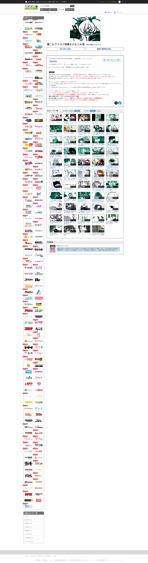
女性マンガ (29, 530)
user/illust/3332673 (69, 96)
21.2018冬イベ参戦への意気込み (56, 167)
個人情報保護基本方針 (60, 560)
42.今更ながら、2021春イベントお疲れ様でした (56, 213)
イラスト (53, 9)
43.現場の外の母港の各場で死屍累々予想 (70, 212)
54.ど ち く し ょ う (85, 234)
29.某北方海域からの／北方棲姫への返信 (84, 178)
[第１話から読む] (85, 40)
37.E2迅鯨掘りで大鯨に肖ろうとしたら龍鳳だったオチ (56, 201)
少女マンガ (29, 527)
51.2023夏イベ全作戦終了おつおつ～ (112, 223)
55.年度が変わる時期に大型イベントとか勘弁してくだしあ (98, 235)
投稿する (109, 12)
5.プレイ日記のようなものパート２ (112, 122)
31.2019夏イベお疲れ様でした (112, 178)
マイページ (119, 12)
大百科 (49, 1)
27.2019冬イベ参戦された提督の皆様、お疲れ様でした (56, 179)
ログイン (103, 1)
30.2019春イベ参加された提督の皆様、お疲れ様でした (98, 179)
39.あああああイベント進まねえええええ (84, 200)
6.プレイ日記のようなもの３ (56, 133)
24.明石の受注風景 (97, 166)
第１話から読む (65, 49)
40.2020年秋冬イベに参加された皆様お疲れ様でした (98, 201)
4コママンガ (29, 534)
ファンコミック (30, 541)
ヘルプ (51, 560)
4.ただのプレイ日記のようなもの (98, 122)
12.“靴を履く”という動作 (70, 145)
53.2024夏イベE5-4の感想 (70, 234)
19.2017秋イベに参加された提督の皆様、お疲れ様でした (98, 157)
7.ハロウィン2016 (69, 133)
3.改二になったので (83, 122)
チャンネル (43, 1)
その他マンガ (29, 537)
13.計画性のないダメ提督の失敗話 (84, 145)
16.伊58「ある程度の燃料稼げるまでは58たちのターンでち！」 (56, 157)
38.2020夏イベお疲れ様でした (70, 200)
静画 (33, 1)
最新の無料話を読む (104, 49)
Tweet (116, 103)
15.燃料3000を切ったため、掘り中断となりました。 (112, 146)
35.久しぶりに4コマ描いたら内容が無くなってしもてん (98, 190)
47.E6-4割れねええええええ (55, 223)
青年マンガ (29, 523)
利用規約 (44, 560)
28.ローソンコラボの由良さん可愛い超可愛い (70, 178)
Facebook (119, 103)
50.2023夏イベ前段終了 (98, 223)
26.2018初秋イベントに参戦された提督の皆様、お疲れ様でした (112, 168)
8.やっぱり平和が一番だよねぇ (84, 133)
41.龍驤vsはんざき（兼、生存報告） (111, 200)
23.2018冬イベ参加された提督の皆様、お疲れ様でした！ (84, 168)
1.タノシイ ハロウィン (56, 122)
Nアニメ (58, 1)
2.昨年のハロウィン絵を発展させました (70, 122)
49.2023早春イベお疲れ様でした (84, 223)
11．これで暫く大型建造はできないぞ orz (56, 145)
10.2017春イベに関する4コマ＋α (112, 133)
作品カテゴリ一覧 (31, 513)
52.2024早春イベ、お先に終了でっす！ (56, 234)
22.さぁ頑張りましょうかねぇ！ (70, 167)
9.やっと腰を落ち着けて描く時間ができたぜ (98, 133)
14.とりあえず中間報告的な (98, 145)
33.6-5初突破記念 (68, 189)
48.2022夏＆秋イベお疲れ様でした (70, 223)
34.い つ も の (83, 189)
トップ (45, 9)
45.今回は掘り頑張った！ (97, 212)
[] (87, 58)
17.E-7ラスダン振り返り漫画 (70, 156)
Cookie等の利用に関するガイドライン (78, 560)
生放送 (37, 1)
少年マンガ (29, 520)
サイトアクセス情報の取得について (100, 560)
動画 (30, 1)
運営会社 (38, 560)
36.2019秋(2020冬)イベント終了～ (112, 189)
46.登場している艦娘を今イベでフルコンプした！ (112, 213)
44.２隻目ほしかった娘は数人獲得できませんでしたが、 (84, 213)
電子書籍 (70, 9)
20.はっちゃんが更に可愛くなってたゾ (112, 156)
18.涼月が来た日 (82, 155)
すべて (27, 516)
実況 (53, 1)
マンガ (62, 9)
